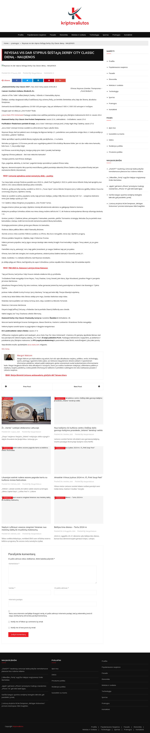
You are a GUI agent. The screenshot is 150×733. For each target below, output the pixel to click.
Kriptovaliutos (18, 726)
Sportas (106, 35)
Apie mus (112, 128)
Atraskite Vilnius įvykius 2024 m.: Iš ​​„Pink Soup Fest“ (78, 477)
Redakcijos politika (116, 146)
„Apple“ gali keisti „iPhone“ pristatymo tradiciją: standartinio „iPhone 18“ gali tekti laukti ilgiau (126, 187)
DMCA (111, 140)
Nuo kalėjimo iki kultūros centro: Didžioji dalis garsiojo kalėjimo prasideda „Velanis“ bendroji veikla (78, 429)
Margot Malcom (37, 73)
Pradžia (20, 35)
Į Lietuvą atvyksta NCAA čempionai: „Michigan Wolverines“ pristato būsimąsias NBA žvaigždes (127, 204)
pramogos (7, 398)
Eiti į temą (5, 349)
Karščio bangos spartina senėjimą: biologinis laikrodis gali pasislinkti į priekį (125, 196)
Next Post (78, 386)
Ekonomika (64, 35)
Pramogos (116, 35)
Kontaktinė (128, 35)
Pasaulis (53, 35)
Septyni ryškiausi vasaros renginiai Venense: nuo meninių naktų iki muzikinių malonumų (24, 528)
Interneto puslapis (16, 599)
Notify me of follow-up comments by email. (27, 622)
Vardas (12, 588)
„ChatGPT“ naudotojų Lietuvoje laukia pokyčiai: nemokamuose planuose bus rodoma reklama (126, 170)
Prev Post (27, 386)
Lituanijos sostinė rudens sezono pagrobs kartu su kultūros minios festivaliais (24, 478)
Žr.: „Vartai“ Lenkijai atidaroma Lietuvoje (20, 428)
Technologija (94, 35)
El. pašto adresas (61, 588)
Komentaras (14, 563)
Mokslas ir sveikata (78, 35)
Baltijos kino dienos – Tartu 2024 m (70, 527)
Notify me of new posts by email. (23, 627)
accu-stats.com (33, 344)
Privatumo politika (115, 152)
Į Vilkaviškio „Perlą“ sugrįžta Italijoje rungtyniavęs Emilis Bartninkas (127, 178)
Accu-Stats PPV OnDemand (13, 115)
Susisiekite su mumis (116, 134)
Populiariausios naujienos (36, 35)
